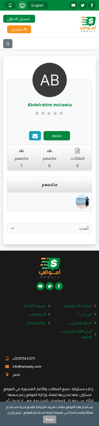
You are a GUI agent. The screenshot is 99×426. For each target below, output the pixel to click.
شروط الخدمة (34, 306)
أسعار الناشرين (80, 323)
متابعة (57, 135)
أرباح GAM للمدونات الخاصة (76, 334)
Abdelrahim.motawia (49, 104)
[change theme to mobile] (10, 5)
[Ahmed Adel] (82, 201)
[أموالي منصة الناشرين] (87, 24)
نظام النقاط (36, 323)
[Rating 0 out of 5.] (49, 113)
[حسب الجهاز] (22, 5)
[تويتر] (83, 5)
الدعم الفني (37, 314)
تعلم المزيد (14, 412)
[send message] (35, 135)
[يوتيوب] (73, 5)
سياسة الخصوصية (78, 306)
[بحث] (7, 43)
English (37, 5)
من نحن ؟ (84, 314)
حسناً (50, 419)
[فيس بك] (92, 5)
